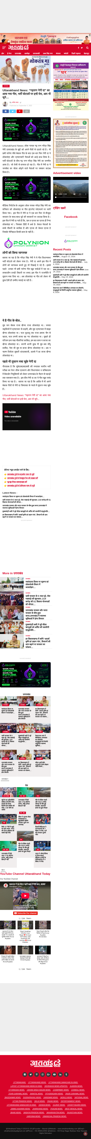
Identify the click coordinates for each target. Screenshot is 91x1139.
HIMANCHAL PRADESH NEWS (54, 1116)
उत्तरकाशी (36, 53)
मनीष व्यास (15, 102)
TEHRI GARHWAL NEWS (18, 1094)
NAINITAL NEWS (36, 1094)
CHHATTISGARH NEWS (77, 1105)
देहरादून (86, 53)
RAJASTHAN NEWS (74, 1112)
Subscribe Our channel (26, 913)
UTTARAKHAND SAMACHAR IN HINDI (63, 1082)
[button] (28, 918)
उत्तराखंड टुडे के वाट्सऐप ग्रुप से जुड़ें (20, 474)
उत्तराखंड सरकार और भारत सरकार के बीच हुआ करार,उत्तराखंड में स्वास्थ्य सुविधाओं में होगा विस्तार (68, 268)
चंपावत (58, 53)
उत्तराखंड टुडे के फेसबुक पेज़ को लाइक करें (22, 478)
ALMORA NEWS (76, 1086)
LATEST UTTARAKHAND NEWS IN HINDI (26, 1086)
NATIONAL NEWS (81, 1097)
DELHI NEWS (39, 1101)
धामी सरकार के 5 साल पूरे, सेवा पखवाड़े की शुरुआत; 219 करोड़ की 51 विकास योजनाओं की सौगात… (69, 261)
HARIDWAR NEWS (51, 1097)
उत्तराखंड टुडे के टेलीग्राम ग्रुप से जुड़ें (21, 485)
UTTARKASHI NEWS (16, 1090)
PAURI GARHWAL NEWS (75, 1094)
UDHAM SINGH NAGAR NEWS (38, 1090)
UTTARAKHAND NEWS (37, 1082)
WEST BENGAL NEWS (73, 1109)
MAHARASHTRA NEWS (55, 1112)
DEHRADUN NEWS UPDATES (56, 1086)
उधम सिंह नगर (48, 53)
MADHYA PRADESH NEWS (34, 1112)
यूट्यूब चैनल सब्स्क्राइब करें (17, 481)
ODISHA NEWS (44, 1105)
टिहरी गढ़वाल (76, 53)
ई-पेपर (9, 53)
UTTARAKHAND (19, 1082)
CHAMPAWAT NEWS (61, 1090)
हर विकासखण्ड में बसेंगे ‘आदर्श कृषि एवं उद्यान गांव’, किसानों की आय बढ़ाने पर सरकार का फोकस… (69, 281)
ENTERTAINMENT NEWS (70, 1101)
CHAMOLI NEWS (77, 1090)
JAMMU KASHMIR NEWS (20, 1109)
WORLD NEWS (66, 1097)
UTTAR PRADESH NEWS (22, 1101)
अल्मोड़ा (27, 53)
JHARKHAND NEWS (40, 1109)
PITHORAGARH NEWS (54, 1094)
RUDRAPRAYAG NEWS (32, 1097)
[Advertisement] (45, 16)
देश (26, 785)
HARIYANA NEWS (33, 1116)
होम (3, 53)
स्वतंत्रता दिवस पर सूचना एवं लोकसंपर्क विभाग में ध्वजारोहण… (23, 496)
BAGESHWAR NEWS (12, 1097)
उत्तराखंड (18, 53)
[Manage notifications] (85, 1134)
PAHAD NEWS (52, 1101)
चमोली (66, 53)
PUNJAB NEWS (56, 1109)
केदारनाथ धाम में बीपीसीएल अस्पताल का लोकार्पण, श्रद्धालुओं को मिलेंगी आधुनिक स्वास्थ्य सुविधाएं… (68, 289)
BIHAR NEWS (16, 1112)
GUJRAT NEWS (59, 1105)
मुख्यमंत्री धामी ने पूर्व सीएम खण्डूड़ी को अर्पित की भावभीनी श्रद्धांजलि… (26, 511)
